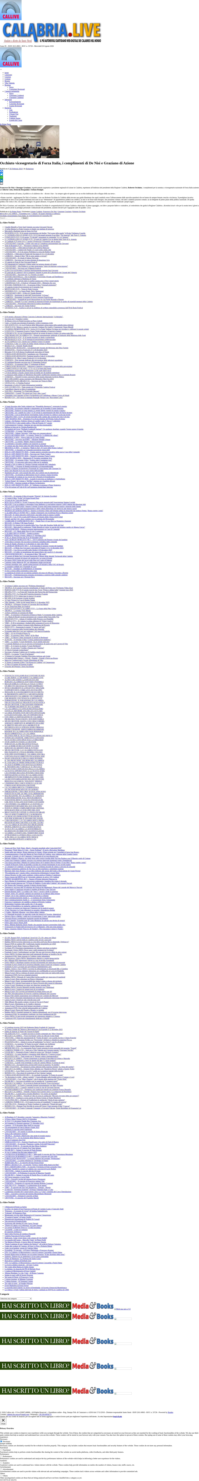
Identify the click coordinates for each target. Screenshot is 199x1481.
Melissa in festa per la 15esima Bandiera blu (21, 427)
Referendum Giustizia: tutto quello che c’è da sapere (23, 904)
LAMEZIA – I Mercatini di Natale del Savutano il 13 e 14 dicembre (29, 254)
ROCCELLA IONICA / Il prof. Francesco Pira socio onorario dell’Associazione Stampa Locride (40, 502)
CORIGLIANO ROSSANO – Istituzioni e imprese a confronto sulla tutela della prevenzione (38, 366)
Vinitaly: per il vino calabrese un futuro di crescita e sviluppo (27, 896)
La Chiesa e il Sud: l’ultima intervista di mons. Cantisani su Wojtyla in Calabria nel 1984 (37, 1290)
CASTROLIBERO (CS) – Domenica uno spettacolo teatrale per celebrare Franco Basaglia (38, 1090)
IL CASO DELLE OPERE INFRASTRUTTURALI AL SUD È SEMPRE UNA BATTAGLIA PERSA (24, 764)
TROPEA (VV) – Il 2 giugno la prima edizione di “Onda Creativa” (29, 621)
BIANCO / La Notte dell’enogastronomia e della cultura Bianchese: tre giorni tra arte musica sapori (41, 509)
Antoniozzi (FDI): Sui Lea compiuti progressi (21, 975)
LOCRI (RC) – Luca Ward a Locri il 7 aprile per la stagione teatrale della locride (34, 1071)
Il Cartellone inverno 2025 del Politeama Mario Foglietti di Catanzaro (30, 1027)
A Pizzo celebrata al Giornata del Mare (19, 613)
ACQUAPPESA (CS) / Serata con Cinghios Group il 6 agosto (27, 342)
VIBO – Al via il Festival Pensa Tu (17, 633)
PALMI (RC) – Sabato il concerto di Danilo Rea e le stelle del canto (29, 1175)
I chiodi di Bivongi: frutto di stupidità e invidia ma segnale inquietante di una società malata (38, 865)
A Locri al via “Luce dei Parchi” (16, 500)
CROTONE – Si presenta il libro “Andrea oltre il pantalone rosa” (28, 460)
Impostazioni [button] (108, 1416)
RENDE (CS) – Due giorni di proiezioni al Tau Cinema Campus (28, 1073)
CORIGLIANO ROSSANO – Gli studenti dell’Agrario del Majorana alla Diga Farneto (36, 348)
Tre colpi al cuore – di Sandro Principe (19, 1283)
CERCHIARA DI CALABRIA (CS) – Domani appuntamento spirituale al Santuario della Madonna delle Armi (45, 335)
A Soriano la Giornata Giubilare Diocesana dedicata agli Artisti (27, 656)
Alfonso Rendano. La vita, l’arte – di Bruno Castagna (24, 1273)
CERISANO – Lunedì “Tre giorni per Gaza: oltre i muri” (25, 393)
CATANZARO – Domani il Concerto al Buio (21, 1196)
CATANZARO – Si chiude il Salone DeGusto (21, 258)
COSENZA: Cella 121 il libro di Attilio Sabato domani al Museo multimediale (33, 344)
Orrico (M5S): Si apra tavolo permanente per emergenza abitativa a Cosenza (32, 1016)
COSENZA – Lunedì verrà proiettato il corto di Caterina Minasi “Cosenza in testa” (35, 1063)
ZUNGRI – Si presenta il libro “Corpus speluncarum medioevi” (28, 640)
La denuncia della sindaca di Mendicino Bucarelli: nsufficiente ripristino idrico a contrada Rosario (40, 375)
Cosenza (8, 77)
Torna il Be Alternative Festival (16, 1134)
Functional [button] (4, 1448)
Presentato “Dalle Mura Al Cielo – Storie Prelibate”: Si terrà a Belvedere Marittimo (35, 850)
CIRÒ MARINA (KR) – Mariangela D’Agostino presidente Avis (28, 458)
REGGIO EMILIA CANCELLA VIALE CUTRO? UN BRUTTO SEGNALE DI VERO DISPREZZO (24, 685)
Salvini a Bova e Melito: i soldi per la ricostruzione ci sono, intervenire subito (32, 916)
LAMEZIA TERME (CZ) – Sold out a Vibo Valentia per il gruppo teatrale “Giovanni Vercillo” (39, 1050)
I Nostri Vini (13, 114)
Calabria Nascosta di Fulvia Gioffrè (17, 1236)
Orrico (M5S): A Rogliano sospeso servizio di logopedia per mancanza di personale (35, 963)
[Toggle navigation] (1, 69)
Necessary (6, 1441)
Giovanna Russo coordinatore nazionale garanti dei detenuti (26, 918)
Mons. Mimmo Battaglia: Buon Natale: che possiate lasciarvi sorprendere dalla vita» (35, 925)
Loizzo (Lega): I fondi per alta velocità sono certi (22, 1000)
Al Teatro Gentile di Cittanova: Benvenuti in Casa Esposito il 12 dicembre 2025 (34, 1029)
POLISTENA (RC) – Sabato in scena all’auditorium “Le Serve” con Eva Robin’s (34, 1042)
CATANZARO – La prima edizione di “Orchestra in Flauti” (26, 1161)
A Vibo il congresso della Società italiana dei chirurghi (24, 629)
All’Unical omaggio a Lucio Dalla (17, 1177)
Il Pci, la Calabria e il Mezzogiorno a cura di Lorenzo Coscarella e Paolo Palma (33, 1252)
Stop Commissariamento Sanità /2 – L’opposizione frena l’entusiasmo (30, 900)
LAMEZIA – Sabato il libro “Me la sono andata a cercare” (26, 256)
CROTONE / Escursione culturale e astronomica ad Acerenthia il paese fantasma (34, 408)
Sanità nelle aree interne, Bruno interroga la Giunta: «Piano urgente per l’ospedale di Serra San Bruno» (42, 852)
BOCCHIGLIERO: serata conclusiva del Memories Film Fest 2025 (29, 379)
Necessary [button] (3, 1439)
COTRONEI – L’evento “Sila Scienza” (19, 431)
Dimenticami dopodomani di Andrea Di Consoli (22, 1219)
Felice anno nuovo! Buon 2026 (16, 923)
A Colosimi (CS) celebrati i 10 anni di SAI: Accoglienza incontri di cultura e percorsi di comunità (40, 867)
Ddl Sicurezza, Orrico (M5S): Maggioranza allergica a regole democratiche (32, 958)
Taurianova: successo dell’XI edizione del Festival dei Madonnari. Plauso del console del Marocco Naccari (43, 887)
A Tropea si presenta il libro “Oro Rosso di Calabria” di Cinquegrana (30, 662)
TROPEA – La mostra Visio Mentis (18, 611)
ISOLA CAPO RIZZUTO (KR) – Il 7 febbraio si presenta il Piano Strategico (33, 485)
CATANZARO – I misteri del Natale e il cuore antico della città (28, 250)
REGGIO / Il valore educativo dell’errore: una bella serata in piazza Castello (32, 515)
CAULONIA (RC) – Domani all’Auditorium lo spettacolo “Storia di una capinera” (35, 1100)
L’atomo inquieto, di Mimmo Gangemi (19, 1279)
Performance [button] (4, 1454)
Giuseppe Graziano (64, 212)
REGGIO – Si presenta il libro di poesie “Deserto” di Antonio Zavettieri (31, 496)
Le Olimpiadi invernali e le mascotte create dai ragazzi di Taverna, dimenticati (33, 914)
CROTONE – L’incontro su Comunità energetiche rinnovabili (27, 450)
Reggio (7, 81)
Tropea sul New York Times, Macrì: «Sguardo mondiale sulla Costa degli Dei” (33, 848)
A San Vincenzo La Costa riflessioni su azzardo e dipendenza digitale (30, 910)
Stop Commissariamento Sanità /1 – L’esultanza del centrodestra (28, 898)
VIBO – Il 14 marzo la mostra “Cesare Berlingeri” (23, 646)
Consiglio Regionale (16, 104)
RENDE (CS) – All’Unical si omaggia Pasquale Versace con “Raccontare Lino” (34, 398)
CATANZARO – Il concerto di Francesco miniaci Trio (24, 1181)
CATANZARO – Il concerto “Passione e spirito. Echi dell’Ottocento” (30, 1144)
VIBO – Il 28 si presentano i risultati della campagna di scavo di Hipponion (32, 623)
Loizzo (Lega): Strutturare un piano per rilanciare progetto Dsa (27, 985)
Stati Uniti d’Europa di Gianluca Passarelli (20, 1234)
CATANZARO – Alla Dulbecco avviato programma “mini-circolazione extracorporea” (36, 266)
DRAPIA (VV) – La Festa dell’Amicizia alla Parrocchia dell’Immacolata (31, 592)
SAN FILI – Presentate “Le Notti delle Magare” (22, 391)
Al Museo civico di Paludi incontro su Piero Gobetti (23, 321)
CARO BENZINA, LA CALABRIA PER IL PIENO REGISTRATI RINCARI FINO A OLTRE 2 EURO (24, 822)
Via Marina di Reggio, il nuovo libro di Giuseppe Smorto (25, 1242)
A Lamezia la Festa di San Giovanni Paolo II (21, 262)
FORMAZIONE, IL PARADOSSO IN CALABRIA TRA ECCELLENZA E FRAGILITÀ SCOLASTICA (25, 701)
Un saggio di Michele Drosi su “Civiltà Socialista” (23, 1228)
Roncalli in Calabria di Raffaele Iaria (18, 1261)
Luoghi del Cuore (15, 120)
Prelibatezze (13, 112)
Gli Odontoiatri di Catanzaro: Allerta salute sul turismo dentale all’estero (31, 264)
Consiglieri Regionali (17, 89)
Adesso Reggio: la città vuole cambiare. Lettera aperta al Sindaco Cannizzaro (33, 875)
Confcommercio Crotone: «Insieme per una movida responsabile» (28, 425)
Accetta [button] (100, 1416)
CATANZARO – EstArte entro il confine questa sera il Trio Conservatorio (32, 281)
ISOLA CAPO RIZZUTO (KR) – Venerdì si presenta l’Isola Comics (30, 456)
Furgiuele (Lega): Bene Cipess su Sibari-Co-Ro (22, 946)
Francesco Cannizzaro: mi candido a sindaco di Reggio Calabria (28, 902)
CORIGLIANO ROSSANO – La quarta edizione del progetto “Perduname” (32, 1158)
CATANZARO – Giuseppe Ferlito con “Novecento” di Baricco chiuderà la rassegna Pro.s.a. (38, 1040)
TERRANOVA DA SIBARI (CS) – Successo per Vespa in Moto (28, 381)
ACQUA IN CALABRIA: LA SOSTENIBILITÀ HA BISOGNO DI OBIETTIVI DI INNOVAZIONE (24, 830)
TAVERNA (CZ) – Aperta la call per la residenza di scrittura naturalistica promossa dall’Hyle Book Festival (44, 308)
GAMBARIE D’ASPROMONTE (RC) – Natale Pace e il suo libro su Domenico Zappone (38, 521)
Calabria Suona (14, 118)
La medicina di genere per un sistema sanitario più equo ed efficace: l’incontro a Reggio (36, 573)
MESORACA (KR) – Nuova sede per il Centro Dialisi (24, 437)
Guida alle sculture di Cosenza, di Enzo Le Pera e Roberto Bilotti (28, 1246)
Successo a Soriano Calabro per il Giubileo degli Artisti (25, 652)
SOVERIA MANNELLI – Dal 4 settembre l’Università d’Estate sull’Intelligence (34, 277)
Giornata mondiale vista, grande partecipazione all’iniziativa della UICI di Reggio (34, 564)
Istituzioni (8, 100)
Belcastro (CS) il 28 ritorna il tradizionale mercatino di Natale (27, 352)
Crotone (7, 79)
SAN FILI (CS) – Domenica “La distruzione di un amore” (26, 1185)
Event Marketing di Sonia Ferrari (17, 1286)
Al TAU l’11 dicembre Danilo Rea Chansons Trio (23, 1121)
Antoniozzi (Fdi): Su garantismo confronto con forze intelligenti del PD (30, 1014)
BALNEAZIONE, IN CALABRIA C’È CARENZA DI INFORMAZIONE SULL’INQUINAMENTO (24, 797)
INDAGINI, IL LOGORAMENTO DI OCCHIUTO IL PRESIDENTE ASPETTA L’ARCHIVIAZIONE (24, 693)
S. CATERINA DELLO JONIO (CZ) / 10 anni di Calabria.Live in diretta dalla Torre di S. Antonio (41, 239)
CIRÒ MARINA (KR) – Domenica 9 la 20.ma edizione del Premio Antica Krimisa (35, 419)
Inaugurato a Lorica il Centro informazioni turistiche (23, 385)
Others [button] (2, 1473)
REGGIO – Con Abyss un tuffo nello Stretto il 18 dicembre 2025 (28, 550)
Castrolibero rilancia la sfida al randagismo (20, 389)
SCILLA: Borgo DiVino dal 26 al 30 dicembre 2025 (24, 538)
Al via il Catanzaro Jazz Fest (15, 1140)
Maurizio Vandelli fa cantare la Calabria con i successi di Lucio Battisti (30, 1169)
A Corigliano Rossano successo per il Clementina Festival (26, 362)
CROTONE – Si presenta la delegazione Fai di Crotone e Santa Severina (31, 475)
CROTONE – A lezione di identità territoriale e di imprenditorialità (29, 466)
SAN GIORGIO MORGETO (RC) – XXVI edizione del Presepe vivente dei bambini (36, 540)
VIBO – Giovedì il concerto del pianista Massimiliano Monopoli (28, 1194)
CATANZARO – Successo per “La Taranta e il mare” (24, 275)
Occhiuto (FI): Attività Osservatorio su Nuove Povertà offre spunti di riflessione (33, 983)
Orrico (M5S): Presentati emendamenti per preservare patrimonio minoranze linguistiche (36, 998)
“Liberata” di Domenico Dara (15, 1213)
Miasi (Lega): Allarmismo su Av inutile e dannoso (23, 1004)
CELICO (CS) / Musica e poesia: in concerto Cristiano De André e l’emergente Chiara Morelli (39, 327)
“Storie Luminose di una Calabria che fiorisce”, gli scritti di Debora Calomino (33, 1244)
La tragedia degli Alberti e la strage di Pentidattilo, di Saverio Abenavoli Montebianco (36, 1288)
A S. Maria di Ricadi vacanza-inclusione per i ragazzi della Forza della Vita (32, 617)
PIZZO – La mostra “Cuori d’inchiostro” (19, 654)
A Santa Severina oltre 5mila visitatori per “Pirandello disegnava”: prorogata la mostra (36, 406)
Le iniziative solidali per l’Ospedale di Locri (21, 567)
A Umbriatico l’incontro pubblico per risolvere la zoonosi (25, 444)
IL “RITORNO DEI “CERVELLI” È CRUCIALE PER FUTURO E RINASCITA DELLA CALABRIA (25, 768)
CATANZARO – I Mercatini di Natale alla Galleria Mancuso (27, 248)
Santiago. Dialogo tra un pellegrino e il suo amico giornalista (26, 1257)
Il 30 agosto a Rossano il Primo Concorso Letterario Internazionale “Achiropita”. (34, 317)
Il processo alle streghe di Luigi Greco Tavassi (21, 1223)
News (11, 87)
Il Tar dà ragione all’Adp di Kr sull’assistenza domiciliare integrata (29, 487)
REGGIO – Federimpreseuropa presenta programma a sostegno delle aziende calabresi (36, 575)
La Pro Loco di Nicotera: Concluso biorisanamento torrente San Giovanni (31, 270)
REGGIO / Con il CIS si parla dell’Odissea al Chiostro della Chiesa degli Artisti (34, 517)
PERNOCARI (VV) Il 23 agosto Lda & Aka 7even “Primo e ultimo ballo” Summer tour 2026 (39, 590)
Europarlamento (15, 102)
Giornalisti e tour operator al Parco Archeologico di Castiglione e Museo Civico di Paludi (37, 395)
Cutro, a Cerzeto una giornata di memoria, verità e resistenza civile (29, 323)
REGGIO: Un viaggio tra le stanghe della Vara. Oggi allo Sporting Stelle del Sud (34, 525)
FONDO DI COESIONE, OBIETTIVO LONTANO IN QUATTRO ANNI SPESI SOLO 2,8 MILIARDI (24, 739)
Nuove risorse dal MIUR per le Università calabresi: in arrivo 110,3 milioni (32, 877)
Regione (8, 85)
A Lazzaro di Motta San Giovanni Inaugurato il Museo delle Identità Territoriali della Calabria (39, 556)
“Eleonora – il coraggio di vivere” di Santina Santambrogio (26, 1211)
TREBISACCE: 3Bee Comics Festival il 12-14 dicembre (25, 358)
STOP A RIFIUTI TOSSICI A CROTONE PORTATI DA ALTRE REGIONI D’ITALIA (21, 743)
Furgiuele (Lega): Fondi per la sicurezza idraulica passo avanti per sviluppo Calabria (35, 965)
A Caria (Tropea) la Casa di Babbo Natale (20, 600)
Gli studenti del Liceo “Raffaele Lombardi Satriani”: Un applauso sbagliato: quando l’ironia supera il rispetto (44, 429)
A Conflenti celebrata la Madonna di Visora (20, 279)
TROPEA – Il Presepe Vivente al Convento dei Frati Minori (26, 604)
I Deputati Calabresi (16, 95)
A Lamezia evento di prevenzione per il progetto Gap (24, 287)
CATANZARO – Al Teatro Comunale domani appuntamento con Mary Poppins (34, 1085)
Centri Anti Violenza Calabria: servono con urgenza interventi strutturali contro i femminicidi (38, 860)
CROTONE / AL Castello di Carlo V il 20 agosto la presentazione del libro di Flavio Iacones (38, 413)
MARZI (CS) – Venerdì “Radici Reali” (19, 346)
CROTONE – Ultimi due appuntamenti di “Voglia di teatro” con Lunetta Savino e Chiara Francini (40, 1038)
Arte (10, 110)
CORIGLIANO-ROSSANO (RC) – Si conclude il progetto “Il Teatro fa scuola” (34, 1075)
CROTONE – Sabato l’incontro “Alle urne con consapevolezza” (28, 433)
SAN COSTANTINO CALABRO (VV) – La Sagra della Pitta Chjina (30, 609)
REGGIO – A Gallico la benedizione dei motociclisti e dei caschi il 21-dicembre (34, 552)
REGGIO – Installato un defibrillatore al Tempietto (23, 569)
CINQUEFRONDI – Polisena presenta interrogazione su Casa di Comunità (32, 529)
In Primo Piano (5, 124)
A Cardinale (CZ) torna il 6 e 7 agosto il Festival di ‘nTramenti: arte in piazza (32, 241)
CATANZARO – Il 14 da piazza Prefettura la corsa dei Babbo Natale (30, 252)
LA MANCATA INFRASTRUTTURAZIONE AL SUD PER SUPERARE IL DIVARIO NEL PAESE (24, 817)
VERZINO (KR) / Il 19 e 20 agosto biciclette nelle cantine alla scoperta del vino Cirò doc (37, 417)
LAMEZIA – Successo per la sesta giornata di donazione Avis (27, 260)
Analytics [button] (3, 1461)
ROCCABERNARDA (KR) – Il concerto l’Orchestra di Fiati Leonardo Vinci (33, 1167)
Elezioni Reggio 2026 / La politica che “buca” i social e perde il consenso (31, 892)
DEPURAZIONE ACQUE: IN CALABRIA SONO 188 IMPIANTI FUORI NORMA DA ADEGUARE (24, 776)
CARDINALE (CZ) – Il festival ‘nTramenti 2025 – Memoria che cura (30, 283)
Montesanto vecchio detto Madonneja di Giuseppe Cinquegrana (28, 1215)
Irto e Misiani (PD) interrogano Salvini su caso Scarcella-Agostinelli (29, 960)
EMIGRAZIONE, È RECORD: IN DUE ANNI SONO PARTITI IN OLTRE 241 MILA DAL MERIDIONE (25, 793)
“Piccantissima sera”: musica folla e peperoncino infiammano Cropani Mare (32, 873)
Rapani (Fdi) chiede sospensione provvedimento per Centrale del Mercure (31, 996)
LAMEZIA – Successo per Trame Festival (20, 306)
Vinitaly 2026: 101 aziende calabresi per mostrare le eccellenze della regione (32, 894)
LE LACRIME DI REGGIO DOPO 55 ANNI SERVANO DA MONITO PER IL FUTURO (22, 747)
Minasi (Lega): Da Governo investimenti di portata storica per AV (28, 992)
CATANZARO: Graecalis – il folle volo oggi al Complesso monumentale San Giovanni (37, 244)
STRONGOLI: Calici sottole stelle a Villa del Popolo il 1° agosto (28, 423)
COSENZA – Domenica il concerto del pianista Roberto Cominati (29, 1183)
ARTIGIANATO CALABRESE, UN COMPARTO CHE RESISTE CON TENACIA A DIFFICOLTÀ (24, 697)
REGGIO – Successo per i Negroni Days (20, 577)
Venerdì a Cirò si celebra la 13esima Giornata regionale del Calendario (30, 464)
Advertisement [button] (5, 1467)
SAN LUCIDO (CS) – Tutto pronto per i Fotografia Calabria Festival (30, 387)
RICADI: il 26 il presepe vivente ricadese (20, 598)
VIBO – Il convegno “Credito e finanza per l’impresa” (24, 648)
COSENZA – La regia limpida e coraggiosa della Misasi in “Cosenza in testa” (33, 1054)
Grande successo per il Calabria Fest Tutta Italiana (23, 1148)
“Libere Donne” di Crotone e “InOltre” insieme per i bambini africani (30, 481)
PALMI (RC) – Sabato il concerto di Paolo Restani (23, 1150)
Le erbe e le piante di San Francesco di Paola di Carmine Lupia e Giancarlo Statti (34, 1209)
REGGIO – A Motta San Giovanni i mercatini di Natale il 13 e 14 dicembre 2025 (34, 548)
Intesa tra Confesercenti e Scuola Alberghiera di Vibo (24, 660)
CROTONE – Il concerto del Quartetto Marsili (22, 1198)
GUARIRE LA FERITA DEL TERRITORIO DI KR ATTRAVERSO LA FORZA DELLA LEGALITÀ (24, 834)
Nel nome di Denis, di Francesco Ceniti (19, 1277)
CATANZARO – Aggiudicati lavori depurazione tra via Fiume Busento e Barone (34, 299)
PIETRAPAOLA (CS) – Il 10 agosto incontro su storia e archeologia (30, 337)
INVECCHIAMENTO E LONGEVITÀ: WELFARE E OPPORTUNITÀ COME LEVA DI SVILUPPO (24, 689)
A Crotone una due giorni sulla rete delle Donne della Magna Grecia (29, 446)
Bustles (170, 1412)
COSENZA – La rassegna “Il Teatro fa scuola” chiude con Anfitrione (30, 1044)
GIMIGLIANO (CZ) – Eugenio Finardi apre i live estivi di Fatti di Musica (32, 1142)
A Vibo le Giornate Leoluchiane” (17, 650)
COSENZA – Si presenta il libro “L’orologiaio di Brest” (25, 364)
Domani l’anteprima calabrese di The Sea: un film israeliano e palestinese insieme (34, 869)
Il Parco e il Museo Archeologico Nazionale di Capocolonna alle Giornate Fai (33, 469)
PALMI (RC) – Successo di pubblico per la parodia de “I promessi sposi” (31, 1081)
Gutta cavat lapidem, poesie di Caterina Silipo (21, 1248)
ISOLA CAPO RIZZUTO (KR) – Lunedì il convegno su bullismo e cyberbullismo (35, 479)
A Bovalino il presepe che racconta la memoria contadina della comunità (31, 542)
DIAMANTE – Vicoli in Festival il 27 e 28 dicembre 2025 (26, 350)
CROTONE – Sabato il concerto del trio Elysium (22, 1171)
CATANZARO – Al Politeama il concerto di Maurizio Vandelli (28, 1173)
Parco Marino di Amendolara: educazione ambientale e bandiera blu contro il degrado (36, 881)
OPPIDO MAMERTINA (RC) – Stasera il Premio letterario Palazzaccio (31, 879)
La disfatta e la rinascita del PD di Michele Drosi (22, 1269)
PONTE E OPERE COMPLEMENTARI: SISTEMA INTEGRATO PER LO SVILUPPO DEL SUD (24, 809)
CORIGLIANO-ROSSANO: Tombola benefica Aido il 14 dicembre (30, 356)
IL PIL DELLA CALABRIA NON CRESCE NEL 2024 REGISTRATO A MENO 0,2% (21, 838)
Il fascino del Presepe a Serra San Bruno (19, 667)
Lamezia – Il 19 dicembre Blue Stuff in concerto (22, 1125)
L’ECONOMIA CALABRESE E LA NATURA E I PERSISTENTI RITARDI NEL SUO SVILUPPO (24, 805)
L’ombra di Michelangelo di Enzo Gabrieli (20, 1271)
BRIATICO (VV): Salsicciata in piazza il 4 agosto (23, 596)
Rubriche (8, 108)
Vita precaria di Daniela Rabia (15, 1221)
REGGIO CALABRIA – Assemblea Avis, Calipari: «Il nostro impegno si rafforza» (30, 214)
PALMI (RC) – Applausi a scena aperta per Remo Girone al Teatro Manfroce (33, 1098)
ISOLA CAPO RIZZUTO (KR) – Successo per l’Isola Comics (28, 454)
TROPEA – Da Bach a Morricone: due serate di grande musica (27, 1136)
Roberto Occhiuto (78, 212)
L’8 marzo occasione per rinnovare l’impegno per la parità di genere (29, 908)
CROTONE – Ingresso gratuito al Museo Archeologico (25, 483)
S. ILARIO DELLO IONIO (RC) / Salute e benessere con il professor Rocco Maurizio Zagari (39, 513)
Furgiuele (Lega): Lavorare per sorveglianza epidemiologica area (28, 967)
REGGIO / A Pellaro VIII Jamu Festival (19, 523)
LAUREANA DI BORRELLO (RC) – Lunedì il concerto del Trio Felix (31, 1156)
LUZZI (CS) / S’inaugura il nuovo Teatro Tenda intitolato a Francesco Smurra (33, 331)
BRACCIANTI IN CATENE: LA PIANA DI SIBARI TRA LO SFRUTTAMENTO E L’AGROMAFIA (25, 813)
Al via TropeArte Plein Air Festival (17, 606)
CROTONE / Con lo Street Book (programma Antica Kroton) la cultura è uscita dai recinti (37, 415)
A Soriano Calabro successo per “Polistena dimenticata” (25, 586)
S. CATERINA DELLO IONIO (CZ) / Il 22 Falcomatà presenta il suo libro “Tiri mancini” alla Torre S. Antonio (45, 235)
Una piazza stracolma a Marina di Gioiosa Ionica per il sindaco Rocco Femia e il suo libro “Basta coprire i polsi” (45, 863)
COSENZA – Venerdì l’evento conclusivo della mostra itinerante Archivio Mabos (34, 377)
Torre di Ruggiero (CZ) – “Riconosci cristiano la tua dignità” (27, 246)
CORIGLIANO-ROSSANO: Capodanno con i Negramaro (26, 354)
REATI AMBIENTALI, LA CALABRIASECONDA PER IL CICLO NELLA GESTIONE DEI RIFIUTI (28, 735)
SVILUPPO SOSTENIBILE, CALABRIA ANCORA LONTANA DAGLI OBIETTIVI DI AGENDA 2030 (25, 755)
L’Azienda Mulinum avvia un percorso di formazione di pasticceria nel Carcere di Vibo (36, 644)
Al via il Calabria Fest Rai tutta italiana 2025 (21, 1152)
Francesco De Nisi (50, 212)
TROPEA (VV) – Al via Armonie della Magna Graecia (25, 1138)
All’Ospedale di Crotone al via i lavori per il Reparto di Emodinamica (30, 477)
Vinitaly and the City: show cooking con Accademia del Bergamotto (29, 519)
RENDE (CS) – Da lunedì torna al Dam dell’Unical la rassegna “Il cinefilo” (32, 1065)
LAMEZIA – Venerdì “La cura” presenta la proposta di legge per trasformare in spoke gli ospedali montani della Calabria (49, 302)
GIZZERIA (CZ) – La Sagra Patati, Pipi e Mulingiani (24, 291)
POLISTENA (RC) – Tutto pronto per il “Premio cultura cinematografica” (32, 1056)
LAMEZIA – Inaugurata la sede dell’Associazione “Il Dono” (27, 295)
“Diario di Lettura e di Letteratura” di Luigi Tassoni (23, 1225)
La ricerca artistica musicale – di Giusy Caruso (21, 1265)
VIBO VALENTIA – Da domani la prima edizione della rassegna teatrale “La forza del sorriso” (39, 1067)
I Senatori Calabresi (16, 98)
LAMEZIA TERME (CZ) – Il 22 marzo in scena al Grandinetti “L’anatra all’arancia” (36, 1102)
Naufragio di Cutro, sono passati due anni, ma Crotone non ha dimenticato (32, 473)
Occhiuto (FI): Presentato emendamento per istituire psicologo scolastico (31, 948)
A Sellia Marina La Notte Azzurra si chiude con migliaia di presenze (29, 229)
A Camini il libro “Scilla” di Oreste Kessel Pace (22, 498)
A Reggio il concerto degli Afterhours (18, 1129)
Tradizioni (13, 116)
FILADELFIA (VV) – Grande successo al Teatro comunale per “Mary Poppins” (34, 1034)
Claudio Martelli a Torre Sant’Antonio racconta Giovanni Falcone (28, 227)
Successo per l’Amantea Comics (16, 319)
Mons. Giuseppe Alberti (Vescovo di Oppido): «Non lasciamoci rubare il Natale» (34, 929)
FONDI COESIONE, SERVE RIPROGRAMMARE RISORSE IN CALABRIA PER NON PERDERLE (24, 730)
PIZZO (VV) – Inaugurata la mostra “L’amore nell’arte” (25, 627)
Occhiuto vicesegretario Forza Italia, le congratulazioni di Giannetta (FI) (26, 216)
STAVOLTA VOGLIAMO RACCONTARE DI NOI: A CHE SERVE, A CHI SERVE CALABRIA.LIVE (25, 677)
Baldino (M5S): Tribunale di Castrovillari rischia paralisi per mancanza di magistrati (35, 977)
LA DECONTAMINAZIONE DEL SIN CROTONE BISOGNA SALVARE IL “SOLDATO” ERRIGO (24, 780)
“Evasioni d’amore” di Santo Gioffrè (18, 1217)
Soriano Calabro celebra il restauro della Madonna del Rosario (27, 625)
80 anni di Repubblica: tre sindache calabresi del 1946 (24, 906)
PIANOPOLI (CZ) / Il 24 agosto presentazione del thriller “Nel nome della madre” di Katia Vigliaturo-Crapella (45, 233)
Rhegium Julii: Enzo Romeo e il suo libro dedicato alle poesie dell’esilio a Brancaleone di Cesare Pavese (42, 871)
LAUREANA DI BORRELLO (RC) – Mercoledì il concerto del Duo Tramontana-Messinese (39, 1154)
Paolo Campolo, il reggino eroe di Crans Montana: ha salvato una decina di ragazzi (35, 921)
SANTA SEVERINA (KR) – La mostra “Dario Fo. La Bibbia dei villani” (31, 435)
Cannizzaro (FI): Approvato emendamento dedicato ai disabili (27, 1018)
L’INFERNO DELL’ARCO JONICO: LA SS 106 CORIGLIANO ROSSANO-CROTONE (23, 784)
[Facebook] (99, 171)
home (7, 73)
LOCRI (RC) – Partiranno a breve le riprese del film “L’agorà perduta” (30, 1061)
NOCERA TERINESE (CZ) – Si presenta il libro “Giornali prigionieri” (31, 285)
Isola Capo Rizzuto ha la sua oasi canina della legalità (24, 471)
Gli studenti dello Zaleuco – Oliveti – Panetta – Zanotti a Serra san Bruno (31, 658)
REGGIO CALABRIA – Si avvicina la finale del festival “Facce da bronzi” (32, 1083)
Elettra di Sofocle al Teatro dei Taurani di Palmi (22, 1032)
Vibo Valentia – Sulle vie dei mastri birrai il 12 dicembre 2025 (27, 602)
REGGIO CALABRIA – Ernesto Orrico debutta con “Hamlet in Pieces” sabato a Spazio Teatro (39, 1069)
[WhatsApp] (99, 177)
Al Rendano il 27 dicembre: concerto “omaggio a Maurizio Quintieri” (30, 1117)
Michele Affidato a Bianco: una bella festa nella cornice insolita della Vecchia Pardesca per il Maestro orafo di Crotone (47, 858)
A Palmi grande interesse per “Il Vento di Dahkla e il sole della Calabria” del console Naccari (38, 883)
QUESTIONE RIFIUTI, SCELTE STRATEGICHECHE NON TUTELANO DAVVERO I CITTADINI (24, 801)
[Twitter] (99, 174)
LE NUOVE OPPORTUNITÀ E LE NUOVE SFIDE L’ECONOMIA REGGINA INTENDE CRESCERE (25, 772)
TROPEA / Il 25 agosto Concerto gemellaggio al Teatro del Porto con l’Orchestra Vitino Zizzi (39, 588)
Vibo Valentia (10, 83)
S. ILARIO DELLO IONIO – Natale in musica (22, 533)
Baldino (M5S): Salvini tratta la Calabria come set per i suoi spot (28, 940)
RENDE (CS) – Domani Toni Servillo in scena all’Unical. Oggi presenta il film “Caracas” (37, 1106)
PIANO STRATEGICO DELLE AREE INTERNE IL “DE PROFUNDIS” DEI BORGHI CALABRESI (24, 759)
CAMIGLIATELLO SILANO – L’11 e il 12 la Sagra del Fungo (28, 369)
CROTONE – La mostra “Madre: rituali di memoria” (24, 442)
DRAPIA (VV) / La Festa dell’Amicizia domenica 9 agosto (26, 594)
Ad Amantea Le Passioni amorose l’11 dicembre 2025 (24, 1123)
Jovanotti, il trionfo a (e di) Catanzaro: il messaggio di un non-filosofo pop (31, 856)
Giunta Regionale (15, 106)
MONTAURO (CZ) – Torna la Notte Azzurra (21, 289)
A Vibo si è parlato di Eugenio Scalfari (19, 664)
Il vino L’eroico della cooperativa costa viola (21, 571)
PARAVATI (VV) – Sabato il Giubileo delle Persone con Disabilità (29, 619)
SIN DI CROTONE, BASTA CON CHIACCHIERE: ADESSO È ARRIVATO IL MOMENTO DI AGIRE (24, 722)
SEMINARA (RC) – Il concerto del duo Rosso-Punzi (24, 1163)
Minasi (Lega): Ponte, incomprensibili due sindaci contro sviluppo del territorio (33, 981)
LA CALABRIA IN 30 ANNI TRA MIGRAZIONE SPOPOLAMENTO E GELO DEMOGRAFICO (24, 826)
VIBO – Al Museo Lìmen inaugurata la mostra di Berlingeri (26, 638)
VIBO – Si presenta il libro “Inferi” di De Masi (22, 635)
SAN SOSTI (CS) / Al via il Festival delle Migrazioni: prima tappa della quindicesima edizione (39, 325)
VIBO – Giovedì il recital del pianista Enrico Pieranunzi (25, 1179)
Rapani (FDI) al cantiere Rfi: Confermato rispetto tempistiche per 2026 (30, 944)
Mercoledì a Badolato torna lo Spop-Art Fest (21, 231)
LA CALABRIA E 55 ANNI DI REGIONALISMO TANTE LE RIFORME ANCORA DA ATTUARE (24, 710)
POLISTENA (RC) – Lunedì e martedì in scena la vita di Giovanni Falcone (32, 1087)
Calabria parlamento (12, 91)
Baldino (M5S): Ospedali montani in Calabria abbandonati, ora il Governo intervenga (36, 1012)
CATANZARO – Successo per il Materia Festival (23, 268)
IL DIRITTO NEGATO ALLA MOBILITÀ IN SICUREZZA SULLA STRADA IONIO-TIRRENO (24, 726)
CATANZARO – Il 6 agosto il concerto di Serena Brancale (26, 1132)
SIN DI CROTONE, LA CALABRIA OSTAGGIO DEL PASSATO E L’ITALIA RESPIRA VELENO (24, 751)
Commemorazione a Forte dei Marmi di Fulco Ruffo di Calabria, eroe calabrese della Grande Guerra (41, 854)
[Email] (99, 183)
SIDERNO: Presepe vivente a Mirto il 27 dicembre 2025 (25, 535)
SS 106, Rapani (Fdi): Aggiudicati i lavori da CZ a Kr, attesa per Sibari (30, 938)
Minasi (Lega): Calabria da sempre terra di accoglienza (24, 989)
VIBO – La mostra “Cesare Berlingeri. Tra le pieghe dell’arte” (27, 642)
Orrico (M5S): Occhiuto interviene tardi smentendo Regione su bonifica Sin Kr (33, 954)
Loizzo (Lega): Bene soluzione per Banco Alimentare (24, 979)
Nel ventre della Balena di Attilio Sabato (19, 1267)
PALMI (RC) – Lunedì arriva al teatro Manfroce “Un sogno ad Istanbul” (31, 1094)
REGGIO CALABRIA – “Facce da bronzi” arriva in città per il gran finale (32, 1036)
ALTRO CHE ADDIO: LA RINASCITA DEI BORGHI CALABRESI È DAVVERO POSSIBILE (24, 681)
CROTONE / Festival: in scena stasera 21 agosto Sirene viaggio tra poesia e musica (35, 411)
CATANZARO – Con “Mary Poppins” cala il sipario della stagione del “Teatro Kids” (36, 1079)
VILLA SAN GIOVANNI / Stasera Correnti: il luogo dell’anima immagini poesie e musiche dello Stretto (43, 506)
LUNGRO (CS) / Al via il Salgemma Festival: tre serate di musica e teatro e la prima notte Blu (39, 333)
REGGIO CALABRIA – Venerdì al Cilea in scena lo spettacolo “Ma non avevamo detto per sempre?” (42, 1096)
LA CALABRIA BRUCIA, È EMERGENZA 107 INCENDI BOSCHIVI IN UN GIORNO (22, 788)
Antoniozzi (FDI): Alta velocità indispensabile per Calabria (26, 1008)
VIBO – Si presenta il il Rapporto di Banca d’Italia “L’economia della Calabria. (33, 615)
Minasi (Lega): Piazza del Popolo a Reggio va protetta (24, 1010)
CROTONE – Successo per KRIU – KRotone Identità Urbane (27, 440)
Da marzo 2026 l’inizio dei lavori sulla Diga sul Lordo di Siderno (28, 560)
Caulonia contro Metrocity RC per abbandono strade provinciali (28, 562)
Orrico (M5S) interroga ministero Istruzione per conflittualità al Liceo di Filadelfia (34, 971)
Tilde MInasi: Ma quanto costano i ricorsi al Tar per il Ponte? (27, 1002)
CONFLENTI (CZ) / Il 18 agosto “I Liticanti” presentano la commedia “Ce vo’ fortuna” (37, 237)
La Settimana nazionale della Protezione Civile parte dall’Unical (28, 371)
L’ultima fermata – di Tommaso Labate (19, 1281)
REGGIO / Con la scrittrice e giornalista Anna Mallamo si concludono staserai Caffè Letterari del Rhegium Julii (45, 504)
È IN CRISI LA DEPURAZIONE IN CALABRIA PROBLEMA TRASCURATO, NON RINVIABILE (24, 718)
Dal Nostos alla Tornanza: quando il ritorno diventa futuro (26, 885)
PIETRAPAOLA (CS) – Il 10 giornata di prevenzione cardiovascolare (30, 340)
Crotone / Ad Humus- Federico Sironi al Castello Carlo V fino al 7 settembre (32, 421)
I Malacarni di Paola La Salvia (16, 1207)
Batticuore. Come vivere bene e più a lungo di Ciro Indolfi (26, 1238)
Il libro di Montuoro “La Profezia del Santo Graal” (23, 1259)
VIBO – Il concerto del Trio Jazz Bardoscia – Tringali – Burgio (28, 1187)
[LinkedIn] (99, 180)
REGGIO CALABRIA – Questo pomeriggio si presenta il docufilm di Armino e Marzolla (37, 1058)
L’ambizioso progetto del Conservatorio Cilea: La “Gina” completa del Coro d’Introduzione (38, 1192)
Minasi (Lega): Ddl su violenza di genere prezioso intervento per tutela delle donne (35, 973)
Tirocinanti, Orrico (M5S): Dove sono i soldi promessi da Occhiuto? (29, 950)
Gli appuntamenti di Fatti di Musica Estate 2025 (22, 1127)
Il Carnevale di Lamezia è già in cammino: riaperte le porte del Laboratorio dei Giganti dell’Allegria (41, 273)
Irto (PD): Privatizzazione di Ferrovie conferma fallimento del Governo (30, 994)
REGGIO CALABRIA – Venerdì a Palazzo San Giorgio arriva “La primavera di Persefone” (38, 1092)
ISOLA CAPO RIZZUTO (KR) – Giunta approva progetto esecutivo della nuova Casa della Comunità (42, 452)
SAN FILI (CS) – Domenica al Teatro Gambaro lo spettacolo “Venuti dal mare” (34, 1104)
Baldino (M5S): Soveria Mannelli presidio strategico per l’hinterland (29, 987)
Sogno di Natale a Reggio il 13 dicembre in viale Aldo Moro (26, 544)
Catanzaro (8, 75)
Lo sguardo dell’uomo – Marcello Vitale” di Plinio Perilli (25, 1240)
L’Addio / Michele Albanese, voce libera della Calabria (25, 912)
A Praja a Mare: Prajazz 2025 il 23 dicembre (21, 1119)
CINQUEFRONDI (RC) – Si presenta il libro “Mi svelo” (25, 554)
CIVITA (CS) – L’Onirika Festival (17, 383)
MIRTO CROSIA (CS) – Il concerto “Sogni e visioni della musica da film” (32, 1165)
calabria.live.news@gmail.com (18, 1414)
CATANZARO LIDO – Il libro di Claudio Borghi (23, 293)
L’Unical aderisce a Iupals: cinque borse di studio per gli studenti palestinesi (32, 373)
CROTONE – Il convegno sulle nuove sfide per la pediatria (26, 462)
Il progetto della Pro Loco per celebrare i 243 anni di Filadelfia (27, 631)
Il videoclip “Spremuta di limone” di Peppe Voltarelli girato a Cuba (29, 1190)
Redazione (30, 169)
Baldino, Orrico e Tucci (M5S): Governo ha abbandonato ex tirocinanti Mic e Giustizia (36, 969)
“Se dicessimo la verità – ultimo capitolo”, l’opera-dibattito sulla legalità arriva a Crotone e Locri (39, 1077)
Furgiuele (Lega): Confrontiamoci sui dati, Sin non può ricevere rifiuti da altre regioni (35, 952)
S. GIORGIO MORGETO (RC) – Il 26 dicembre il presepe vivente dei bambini (34, 546)
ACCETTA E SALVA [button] (8, 1480)
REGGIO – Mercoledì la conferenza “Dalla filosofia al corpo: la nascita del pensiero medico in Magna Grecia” (45, 527)
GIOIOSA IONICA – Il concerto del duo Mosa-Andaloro (26, 1146)
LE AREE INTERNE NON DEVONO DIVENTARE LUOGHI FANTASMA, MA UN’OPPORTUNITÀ (25, 714)
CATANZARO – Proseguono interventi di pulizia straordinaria (27, 304)
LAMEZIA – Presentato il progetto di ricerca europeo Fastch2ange (29, 297)
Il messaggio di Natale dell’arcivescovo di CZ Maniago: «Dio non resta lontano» (34, 927)
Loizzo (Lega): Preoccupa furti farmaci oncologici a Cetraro (26, 1006)
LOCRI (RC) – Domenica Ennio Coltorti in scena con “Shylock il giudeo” (32, 1052)
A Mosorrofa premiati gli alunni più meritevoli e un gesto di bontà (28, 558)
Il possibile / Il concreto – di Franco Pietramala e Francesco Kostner (29, 1250)
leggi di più (117, 1416)
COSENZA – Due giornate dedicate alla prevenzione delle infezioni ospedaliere (34, 360)
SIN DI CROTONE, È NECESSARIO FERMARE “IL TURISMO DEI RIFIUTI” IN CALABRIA (24, 706)
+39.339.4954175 (44, 1414)
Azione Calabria (36, 212)
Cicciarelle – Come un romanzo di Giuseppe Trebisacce (16, 1231)
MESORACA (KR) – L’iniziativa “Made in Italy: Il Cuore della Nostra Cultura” (34, 448)
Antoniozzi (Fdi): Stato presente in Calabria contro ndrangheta (27, 956)
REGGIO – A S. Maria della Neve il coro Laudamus (24, 531)
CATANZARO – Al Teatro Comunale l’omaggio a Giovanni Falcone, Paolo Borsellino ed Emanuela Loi (43, 1108)
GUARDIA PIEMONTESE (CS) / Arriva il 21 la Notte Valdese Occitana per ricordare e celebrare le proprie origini (47, 329)
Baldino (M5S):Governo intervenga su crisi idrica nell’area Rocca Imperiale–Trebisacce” (37, 942)
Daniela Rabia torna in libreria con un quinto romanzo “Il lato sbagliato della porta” (35, 1254)
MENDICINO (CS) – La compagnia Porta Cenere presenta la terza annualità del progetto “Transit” (41, 1048)
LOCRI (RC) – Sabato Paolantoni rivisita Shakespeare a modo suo (29, 1046)
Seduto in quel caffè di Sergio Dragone (19, 1275)
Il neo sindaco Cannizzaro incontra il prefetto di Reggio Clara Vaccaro (30, 889)
